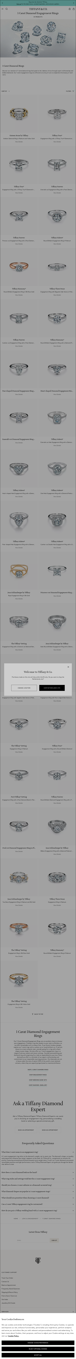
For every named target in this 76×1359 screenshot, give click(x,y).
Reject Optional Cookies (38, 1349)
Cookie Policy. (13, 1336)
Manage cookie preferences (38, 1342)
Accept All (38, 1355)
